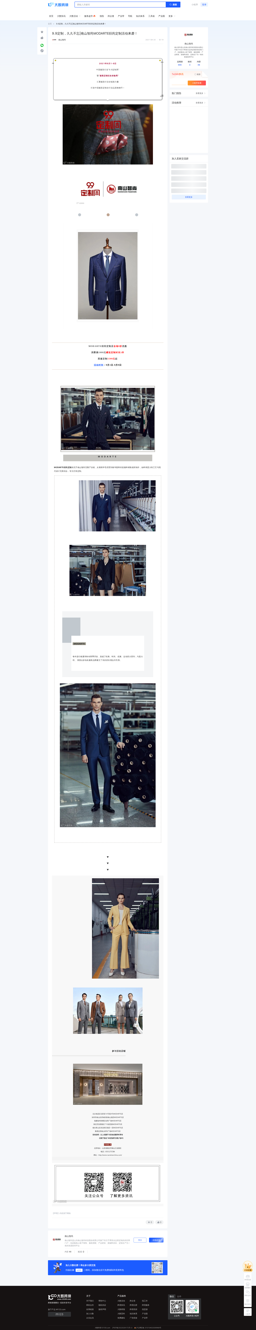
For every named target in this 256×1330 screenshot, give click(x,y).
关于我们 (90, 1301)
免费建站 (121, 1318)
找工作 (145, 1301)
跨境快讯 (121, 1305)
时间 (101, 365)
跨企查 (132, 1301)
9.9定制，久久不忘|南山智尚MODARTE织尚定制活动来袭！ (81, 24)
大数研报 (121, 1309)
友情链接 (90, 1309)
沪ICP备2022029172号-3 (122, 1328)
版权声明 (102, 1309)
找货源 (145, 1309)
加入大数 (90, 1313)
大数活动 (121, 1301)
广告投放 (133, 1318)
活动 (96, 365)
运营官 (79, 1270)
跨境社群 (133, 1305)
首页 (50, 24)
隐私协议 (102, 1305)
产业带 (145, 1318)
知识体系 (133, 1313)
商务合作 (90, 1305)
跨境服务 (145, 1305)
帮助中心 (102, 1301)
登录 (204, 4)
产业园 (145, 1313)
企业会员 (90, 1318)
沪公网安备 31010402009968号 (148, 1328)
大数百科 (121, 1313)
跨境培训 (133, 1309)
